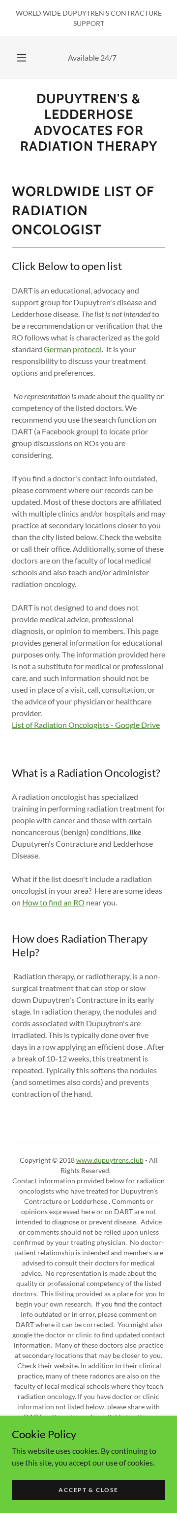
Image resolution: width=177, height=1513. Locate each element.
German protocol (73, 349)
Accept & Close (88, 1489)
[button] (21, 58)
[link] (88, 123)
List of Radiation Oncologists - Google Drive (86, 724)
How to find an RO (53, 902)
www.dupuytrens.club (110, 1160)
